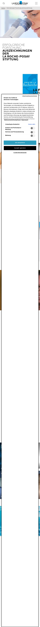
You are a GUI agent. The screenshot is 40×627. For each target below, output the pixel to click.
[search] (3, 3)
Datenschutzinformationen (12, 120)
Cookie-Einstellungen (19, 152)
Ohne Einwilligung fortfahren (29, 96)
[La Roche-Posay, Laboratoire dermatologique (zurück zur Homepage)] (20, 3)
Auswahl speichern (20, 148)
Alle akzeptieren (20, 142)
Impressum (24, 120)
